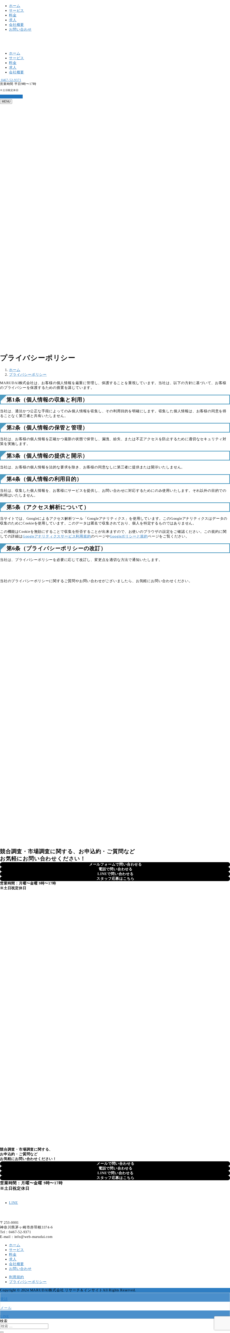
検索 (4, 1321)
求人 (13, 20)
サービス (16, 10)
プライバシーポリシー (28, 1282)
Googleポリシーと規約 (129, 536)
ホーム (14, 6)
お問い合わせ (20, 29)
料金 (13, 15)
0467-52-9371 (10, 80)
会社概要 (16, 25)
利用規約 (16, 1277)
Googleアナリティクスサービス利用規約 (57, 536)
